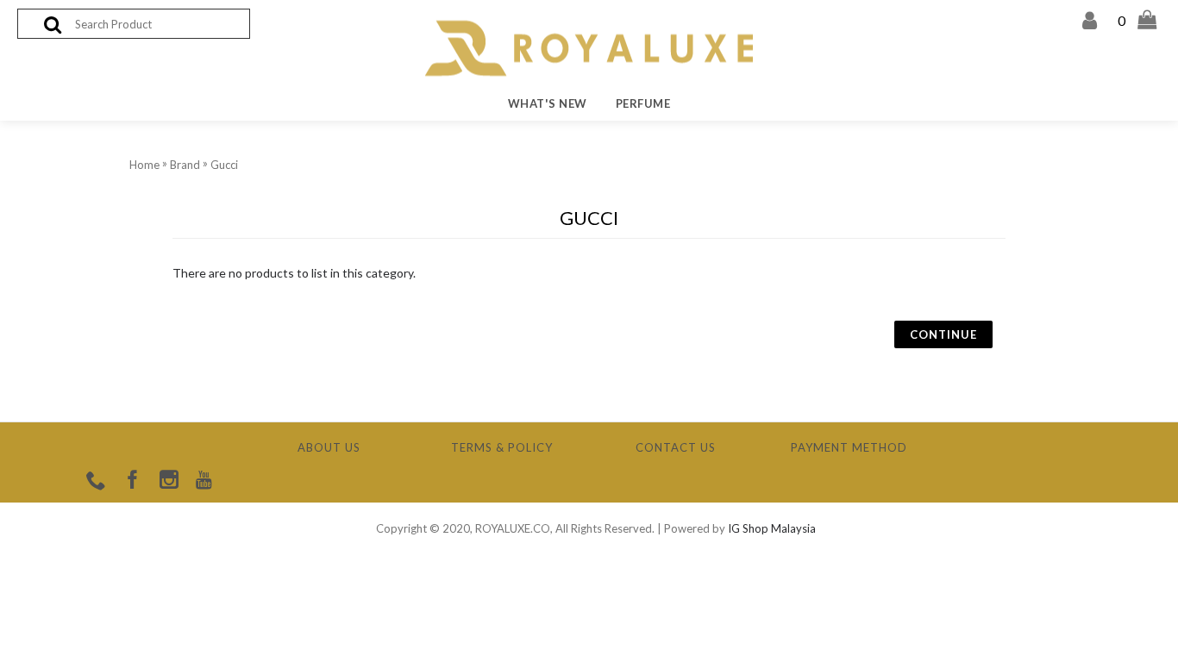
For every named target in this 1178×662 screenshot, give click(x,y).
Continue (943, 334)
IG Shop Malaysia (772, 528)
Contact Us (676, 447)
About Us (329, 447)
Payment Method (849, 447)
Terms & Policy (502, 447)
